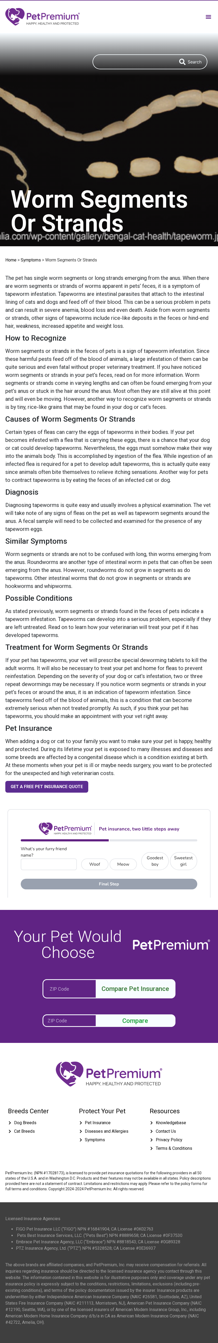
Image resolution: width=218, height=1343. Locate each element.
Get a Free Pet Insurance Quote (47, 786)
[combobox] (133, 61)
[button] (208, 16)
